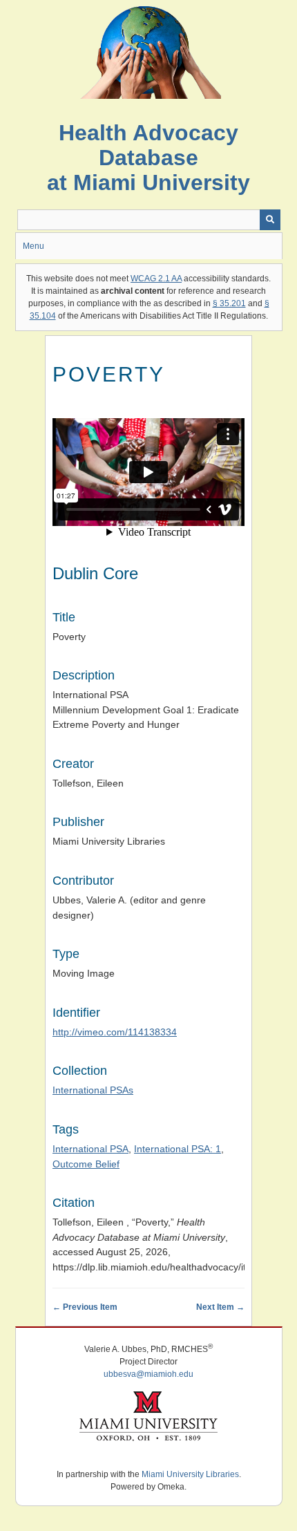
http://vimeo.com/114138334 (114, 1031)
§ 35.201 (229, 303)
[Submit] (270, 219)
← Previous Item (84, 1307)
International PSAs (92, 1090)
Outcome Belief (85, 1164)
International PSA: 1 (177, 1148)
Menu (33, 246)
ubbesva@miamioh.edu (148, 1374)
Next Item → (220, 1307)
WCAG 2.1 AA (156, 278)
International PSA (90, 1148)
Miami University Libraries (190, 1474)
